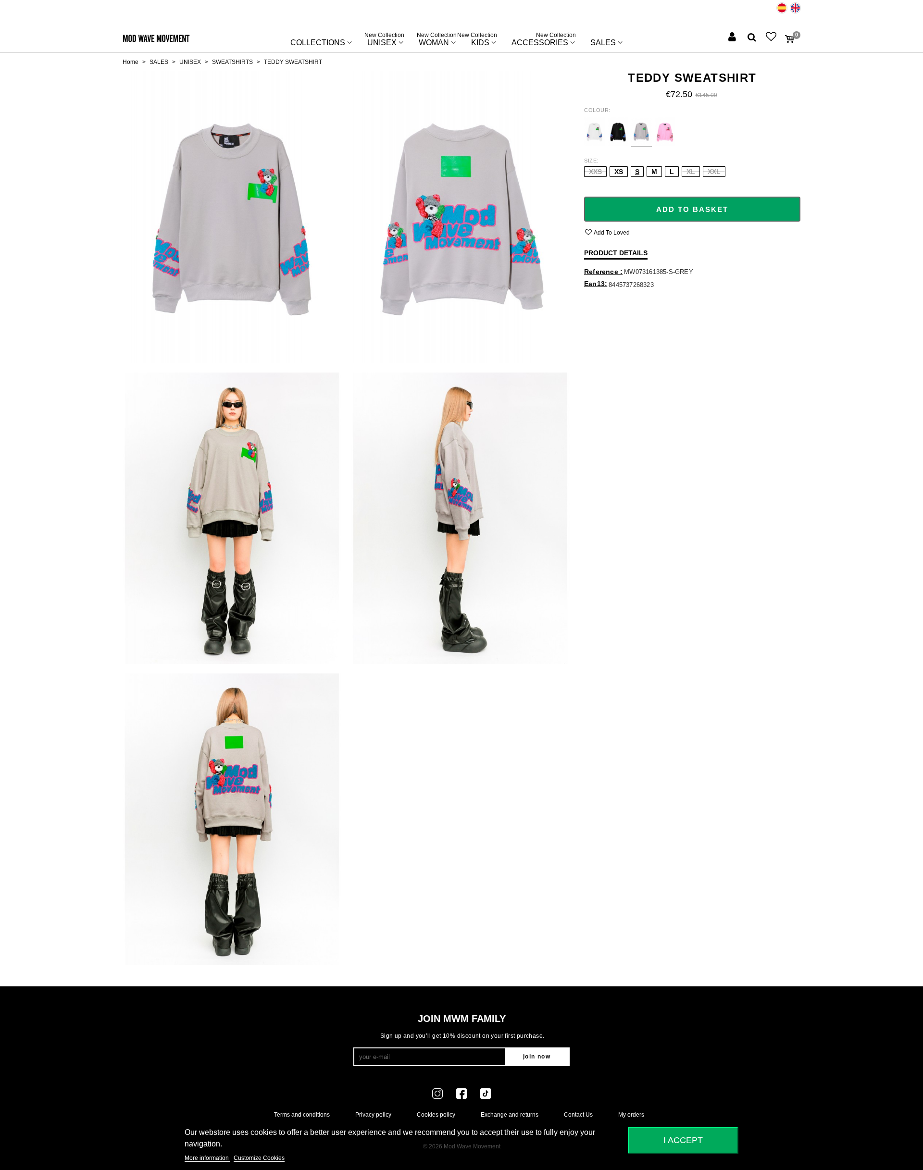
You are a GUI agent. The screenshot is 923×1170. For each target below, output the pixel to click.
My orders (631, 1114)
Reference (602, 271)
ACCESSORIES (543, 40)
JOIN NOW (536, 1056)
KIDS (480, 40)
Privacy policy (373, 1114)
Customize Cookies (259, 1158)
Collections (317, 42)
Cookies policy (436, 1114)
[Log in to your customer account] (733, 37)
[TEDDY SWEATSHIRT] (232, 216)
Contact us (578, 1114)
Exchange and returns (509, 1114)
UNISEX (384, 40)
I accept (683, 1140)
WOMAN (437, 40)
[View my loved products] (772, 37)
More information (207, 1158)
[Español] (782, 8)
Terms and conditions (302, 1114)
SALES (603, 42)
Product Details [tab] (616, 253)
